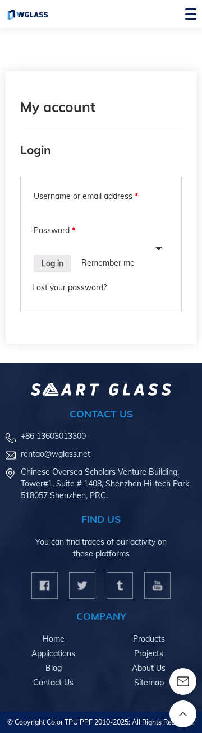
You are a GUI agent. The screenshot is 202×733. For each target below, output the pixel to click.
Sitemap (149, 683)
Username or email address (86, 196)
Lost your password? (69, 287)
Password (54, 230)
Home (54, 639)
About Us (149, 668)
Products (149, 639)
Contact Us (53, 683)
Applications (53, 653)
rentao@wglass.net (55, 454)
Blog (53, 668)
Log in (52, 263)
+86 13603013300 (53, 436)
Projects (148, 653)
